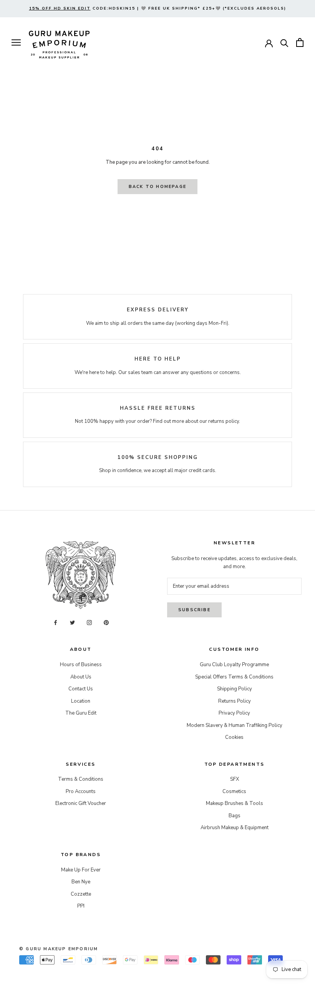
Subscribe (194, 610)
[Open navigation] (16, 42)
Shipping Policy (234, 688)
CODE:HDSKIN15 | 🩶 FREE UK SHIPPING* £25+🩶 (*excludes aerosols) (157, 8)
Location (80, 701)
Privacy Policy (234, 713)
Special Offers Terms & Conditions (234, 676)
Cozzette (81, 894)
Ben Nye (80, 881)
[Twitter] (72, 623)
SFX (234, 779)
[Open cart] (299, 42)
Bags (234, 815)
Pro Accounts (81, 791)
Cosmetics (234, 791)
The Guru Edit (80, 713)
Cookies (234, 737)
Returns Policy (234, 701)
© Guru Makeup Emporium (58, 949)
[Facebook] (55, 623)
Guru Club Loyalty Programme (234, 664)
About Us (80, 676)
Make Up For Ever (81, 869)
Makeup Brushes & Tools (234, 803)
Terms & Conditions (80, 779)
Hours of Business (81, 664)
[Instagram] (89, 623)
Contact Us (80, 688)
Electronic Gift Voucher (80, 803)
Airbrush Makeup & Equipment (235, 827)
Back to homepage (157, 187)
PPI (81, 906)
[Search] (284, 42)
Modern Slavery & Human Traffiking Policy (234, 725)
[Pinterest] (106, 623)
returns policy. (224, 421)
